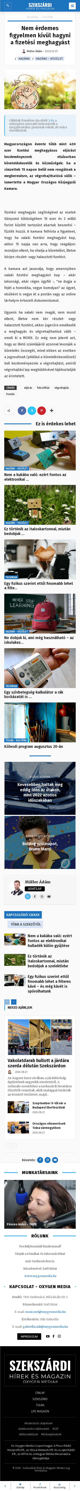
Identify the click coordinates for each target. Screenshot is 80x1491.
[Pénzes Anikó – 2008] (40, 1204)
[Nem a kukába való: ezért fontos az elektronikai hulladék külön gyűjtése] (40, 450)
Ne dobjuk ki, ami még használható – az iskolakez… (39, 640)
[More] (51, 410)
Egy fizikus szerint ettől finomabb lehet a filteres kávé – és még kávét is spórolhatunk (49, 984)
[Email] (28, 896)
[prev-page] (7, 1002)
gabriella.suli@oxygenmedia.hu (45, 1327)
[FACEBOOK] (53, 1336)
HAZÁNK (47, 17)
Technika (11, 577)
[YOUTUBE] (47, 1336)
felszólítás (43, 388)
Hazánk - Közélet (49, 58)
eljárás (28, 388)
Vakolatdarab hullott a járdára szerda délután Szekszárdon (38, 1063)
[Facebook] (22, 410)
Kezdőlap (32, 17)
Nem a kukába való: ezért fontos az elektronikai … (35, 477)
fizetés (10, 394)
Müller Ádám (38, 882)
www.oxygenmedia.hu (40, 1276)
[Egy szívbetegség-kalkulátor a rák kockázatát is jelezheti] (40, 668)
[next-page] (13, 1002)
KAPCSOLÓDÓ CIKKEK (23, 915)
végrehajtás (61, 388)
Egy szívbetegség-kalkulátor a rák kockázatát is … (33, 694)
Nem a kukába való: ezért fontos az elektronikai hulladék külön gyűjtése (50, 941)
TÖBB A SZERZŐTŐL (26, 924)
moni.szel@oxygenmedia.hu (45, 1312)
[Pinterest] (41, 410)
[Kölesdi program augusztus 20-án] (40, 722)
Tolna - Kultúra (16, 740)
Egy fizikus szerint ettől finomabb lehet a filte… (38, 586)
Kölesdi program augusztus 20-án (33, 746)
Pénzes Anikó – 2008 (22, 1224)
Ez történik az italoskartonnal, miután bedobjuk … (37, 531)
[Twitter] (32, 410)
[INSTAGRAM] (59, 1336)
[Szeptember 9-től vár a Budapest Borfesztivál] (18, 1107)
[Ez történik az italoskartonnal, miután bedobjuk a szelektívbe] (40, 505)
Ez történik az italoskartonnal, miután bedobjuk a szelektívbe (48, 961)
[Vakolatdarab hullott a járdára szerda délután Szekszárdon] (40, 1037)
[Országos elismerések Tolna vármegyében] (18, 1128)
